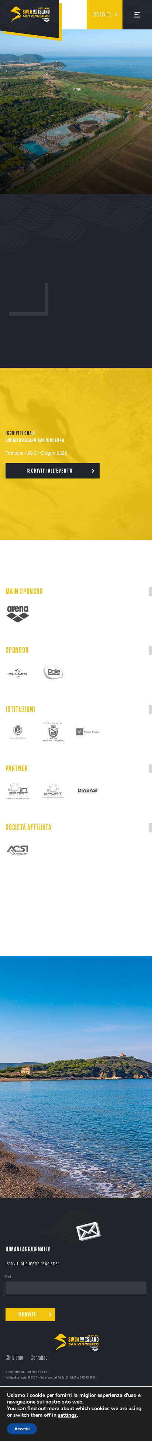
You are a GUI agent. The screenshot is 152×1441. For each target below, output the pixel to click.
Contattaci (40, 1358)
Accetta (22, 1429)
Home (76, 89)
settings (67, 1415)
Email (8, 1277)
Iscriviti (102, 15)
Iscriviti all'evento (50, 471)
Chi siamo (14, 1358)
